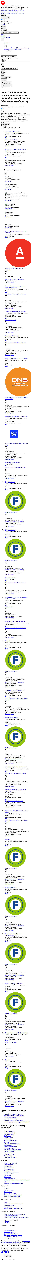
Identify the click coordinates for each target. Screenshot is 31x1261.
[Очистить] (3, 60)
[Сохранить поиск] (2, 64)
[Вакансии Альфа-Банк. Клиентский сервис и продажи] (17, 253)
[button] (2, 34)
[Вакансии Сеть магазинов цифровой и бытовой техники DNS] (17, 382)
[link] (4, 30)
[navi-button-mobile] (2, 39)
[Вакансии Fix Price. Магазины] (17, 501)
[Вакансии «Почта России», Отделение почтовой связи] (17, 434)
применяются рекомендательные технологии (15, 1241)
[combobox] (9, 56)
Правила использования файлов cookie (12, 13)
